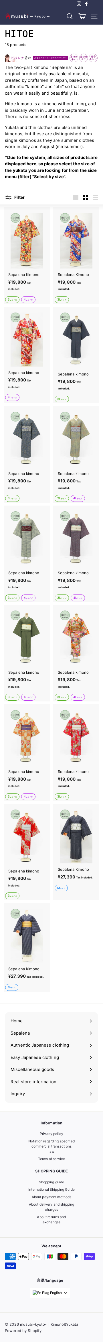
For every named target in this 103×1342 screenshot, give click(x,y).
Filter (19, 197)
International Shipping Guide (51, 1189)
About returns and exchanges (51, 1219)
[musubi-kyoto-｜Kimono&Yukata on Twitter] (93, 4)
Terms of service (51, 1159)
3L (12, 299)
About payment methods (52, 1197)
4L (28, 299)
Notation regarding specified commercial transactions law (51, 1146)
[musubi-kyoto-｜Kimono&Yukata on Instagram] (79, 4)
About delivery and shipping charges (51, 1207)
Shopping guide (51, 1182)
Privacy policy (51, 1134)
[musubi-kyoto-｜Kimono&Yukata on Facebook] (86, 4)
